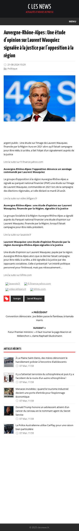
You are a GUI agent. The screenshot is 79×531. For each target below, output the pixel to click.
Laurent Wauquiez (34, 298)
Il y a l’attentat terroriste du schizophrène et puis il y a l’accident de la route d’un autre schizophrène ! (45, 376)
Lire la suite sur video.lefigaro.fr (20, 198)
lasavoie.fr (14, 283)
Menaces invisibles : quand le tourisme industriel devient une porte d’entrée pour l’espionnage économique (42, 392)
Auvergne (17, 298)
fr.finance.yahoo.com (39, 283)
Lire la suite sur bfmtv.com (18, 275)
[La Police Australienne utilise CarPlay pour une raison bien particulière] (8, 431)
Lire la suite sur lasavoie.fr (17, 234)
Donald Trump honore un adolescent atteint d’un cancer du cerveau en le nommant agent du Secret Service (43, 411)
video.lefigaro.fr (17, 289)
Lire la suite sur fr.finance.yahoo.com (23, 161)
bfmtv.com (40, 289)
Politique (12, 68)
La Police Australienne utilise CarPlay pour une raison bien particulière (44, 427)
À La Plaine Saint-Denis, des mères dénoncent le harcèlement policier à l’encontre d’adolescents (41, 359)
